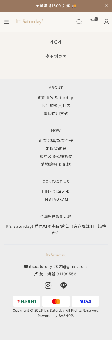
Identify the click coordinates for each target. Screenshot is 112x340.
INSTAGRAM (55, 199)
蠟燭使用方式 (56, 113)
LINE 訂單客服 (56, 191)
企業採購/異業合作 (56, 140)
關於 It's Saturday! (56, 97)
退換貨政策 (56, 148)
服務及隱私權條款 (56, 156)
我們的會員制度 (56, 105)
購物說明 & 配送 (56, 164)
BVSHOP (66, 316)
